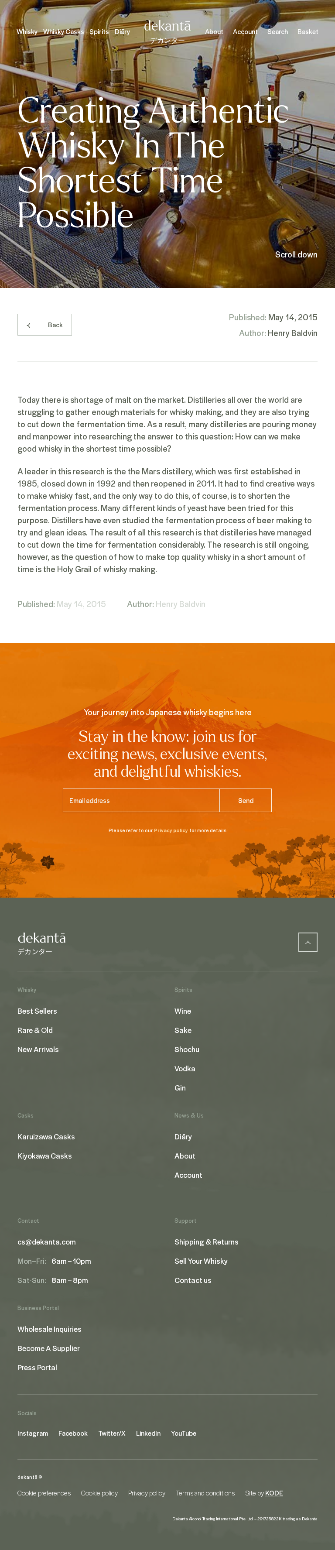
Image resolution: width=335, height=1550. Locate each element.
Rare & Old (35, 1030)
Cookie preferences (44, 1493)
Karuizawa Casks (46, 1136)
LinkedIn (148, 1433)
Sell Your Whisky (201, 1260)
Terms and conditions (205, 1493)
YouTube (183, 1433)
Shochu (186, 1049)
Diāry (122, 31)
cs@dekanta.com (46, 1241)
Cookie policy (99, 1493)
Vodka (184, 1068)
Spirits (99, 31)
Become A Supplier (48, 1348)
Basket (307, 31)
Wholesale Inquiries (49, 1329)
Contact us (193, 1280)
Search (277, 31)
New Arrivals (38, 1049)
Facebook (73, 1433)
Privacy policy (171, 830)
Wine (182, 1010)
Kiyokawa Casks (44, 1155)
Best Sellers (37, 1010)
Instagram (32, 1433)
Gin (180, 1087)
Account (245, 31)
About (214, 31)
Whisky (27, 31)
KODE (274, 1493)
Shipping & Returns (206, 1241)
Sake (182, 1030)
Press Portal (37, 1367)
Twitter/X (112, 1433)
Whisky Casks (63, 31)
